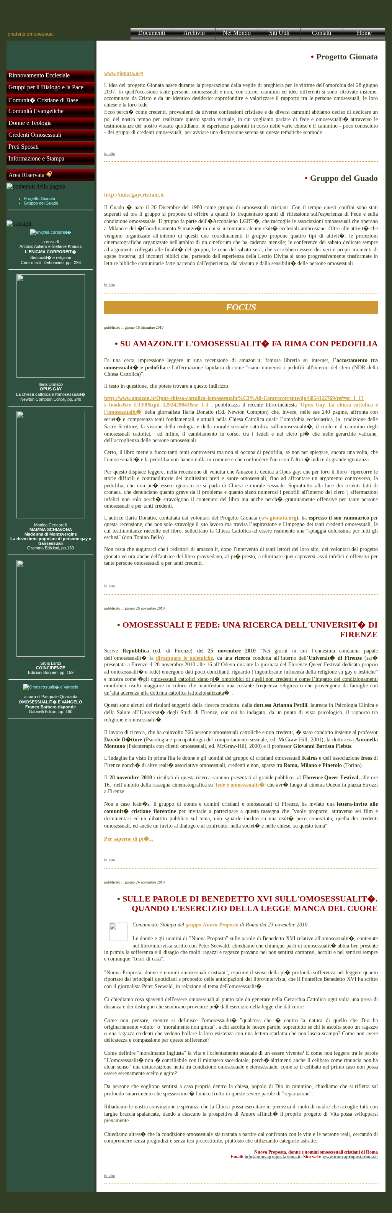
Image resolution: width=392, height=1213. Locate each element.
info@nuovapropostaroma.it (273, 1156)
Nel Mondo (237, 33)
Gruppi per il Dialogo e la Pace (45, 87)
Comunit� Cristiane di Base (43, 100)
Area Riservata (27, 175)
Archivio (194, 33)
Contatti (321, 33)
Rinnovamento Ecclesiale (39, 75)
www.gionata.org (123, 73)
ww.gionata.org (278, 518)
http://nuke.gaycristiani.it (134, 195)
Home (364, 33)
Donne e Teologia (30, 123)
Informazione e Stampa (36, 158)
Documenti (151, 33)
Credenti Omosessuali (34, 134)
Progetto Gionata (39, 198)
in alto (109, 153)
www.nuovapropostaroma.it (350, 1156)
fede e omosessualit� (240, 785)
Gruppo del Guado (41, 203)
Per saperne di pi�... (129, 839)
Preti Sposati (23, 146)
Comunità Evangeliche (36, 111)
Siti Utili (279, 33)
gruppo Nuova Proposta (212, 924)
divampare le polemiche (184, 658)
